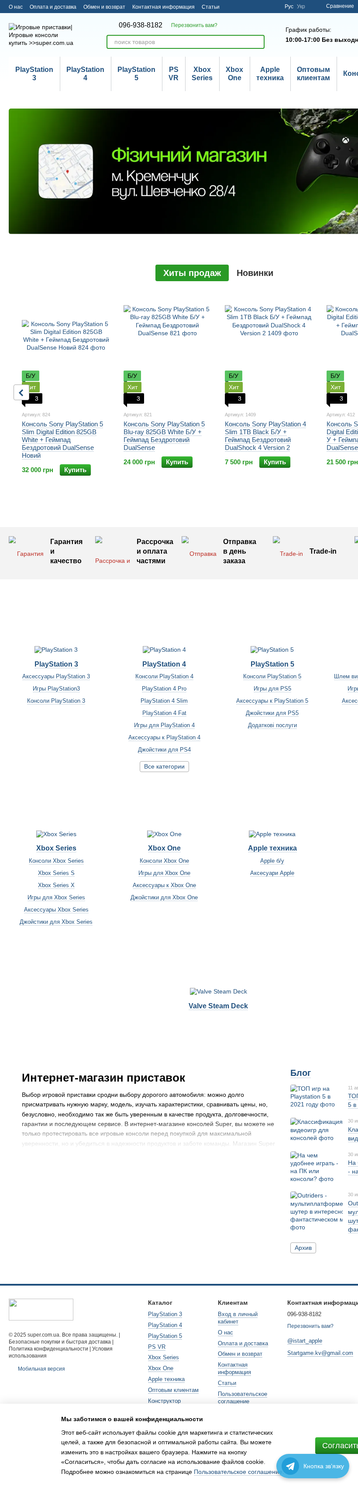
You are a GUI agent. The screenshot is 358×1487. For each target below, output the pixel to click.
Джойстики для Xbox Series (56, 922)
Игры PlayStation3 (56, 688)
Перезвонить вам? (194, 25)
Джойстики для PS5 (272, 713)
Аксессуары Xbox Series (56, 909)
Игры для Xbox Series (56, 897)
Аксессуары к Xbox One (164, 885)
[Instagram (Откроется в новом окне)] (272, 6)
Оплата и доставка (53, 7)
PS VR (174, 73)
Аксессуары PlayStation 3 (56, 676)
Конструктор (164, 1401)
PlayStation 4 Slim (164, 701)
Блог (300, 1073)
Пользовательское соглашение (242, 1398)
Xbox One (234, 73)
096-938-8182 (140, 25)
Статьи (211, 7)
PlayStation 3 (34, 73)
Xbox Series (202, 73)
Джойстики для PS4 (164, 749)
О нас (16, 7)
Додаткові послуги (272, 725)
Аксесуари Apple (272, 873)
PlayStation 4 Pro (164, 688)
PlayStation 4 (85, 73)
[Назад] (21, 392)
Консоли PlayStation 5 (272, 676)
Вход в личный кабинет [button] (238, 1318)
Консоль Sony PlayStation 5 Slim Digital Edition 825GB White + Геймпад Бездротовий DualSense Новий (62, 439)
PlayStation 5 (136, 73)
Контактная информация (163, 7)
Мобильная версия (41, 1369)
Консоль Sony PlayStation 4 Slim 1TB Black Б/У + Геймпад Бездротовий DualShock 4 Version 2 (265, 435)
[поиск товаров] (258, 42)
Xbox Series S (56, 873)
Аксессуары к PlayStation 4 (164, 737)
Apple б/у (272, 860)
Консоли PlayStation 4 (164, 676)
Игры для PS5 (272, 688)
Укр (301, 6)
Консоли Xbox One (164, 860)
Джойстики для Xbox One (164, 897)
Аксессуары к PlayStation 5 (272, 701)
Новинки (255, 273)
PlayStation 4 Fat (164, 713)
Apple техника (270, 73)
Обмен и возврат (104, 7)
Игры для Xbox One (164, 873)
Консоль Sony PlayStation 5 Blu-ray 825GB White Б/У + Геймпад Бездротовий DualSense (164, 435)
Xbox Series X (56, 885)
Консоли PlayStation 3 (56, 701)
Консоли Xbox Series (56, 860)
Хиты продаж (192, 273)
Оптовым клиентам (313, 73)
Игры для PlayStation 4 (164, 725)
